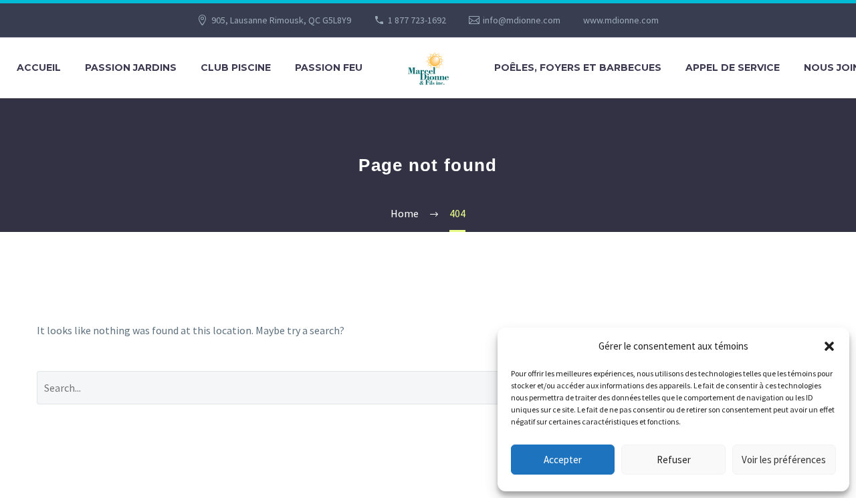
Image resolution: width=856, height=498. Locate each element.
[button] (829, 346)
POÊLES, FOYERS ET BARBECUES (577, 67)
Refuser (674, 459)
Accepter (563, 459)
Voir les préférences (784, 459)
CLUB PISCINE (236, 67)
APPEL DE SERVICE (732, 67)
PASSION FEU (328, 67)
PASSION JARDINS (131, 67)
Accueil (39, 67)
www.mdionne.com (621, 20)
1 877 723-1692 (417, 20)
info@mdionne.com (521, 20)
